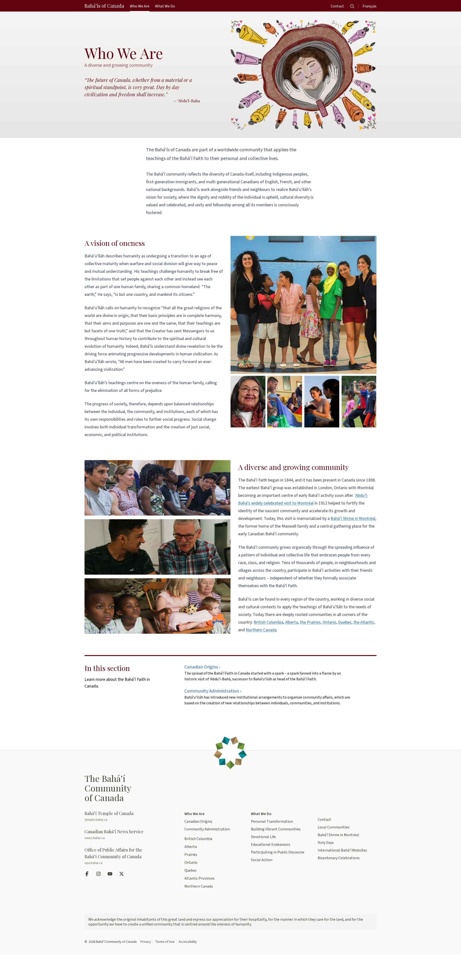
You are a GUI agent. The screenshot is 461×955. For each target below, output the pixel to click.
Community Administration (207, 829)
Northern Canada (261, 630)
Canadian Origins (198, 821)
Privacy (145, 941)
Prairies (190, 854)
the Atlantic (363, 622)
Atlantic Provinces (199, 878)
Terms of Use (165, 941)
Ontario (329, 622)
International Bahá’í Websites (342, 850)
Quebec (345, 622)
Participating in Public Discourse (277, 852)
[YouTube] (110, 873)
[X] (122, 873)
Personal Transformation (272, 821)
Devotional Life (263, 836)
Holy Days (326, 842)
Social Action (261, 860)
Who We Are (194, 813)
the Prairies (310, 622)
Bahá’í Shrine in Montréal (353, 519)
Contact (324, 819)
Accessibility (188, 941)
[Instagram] (99, 873)
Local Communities (334, 827)
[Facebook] (87, 873)
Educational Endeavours (270, 844)
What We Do (261, 813)
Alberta (291, 622)
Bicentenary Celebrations (339, 858)
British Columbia (268, 622)
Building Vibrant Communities (276, 829)
